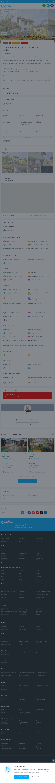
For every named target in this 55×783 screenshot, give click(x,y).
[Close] (53, 760)
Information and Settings (37, 777)
